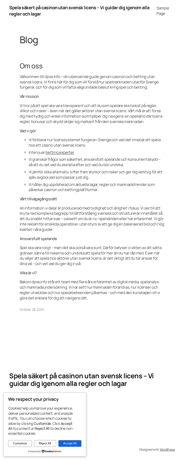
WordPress (167, 449)
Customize (20, 443)
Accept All (70, 443)
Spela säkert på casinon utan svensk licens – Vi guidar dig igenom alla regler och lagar (81, 379)
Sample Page (163, 10)
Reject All (45, 443)
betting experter (60, 152)
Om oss (31, 66)
